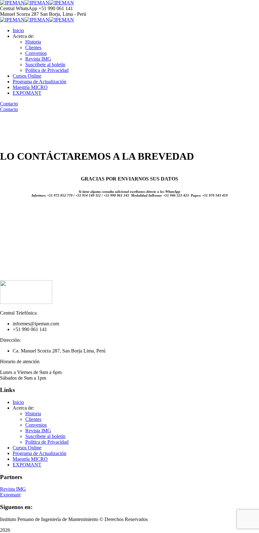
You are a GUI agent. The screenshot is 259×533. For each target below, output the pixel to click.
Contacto (9, 103)
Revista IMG (38, 59)
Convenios (36, 53)
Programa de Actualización (39, 81)
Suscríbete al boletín (45, 64)
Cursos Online (27, 76)
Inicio (18, 30)
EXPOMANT (27, 93)
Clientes (33, 47)
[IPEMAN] (12, 2)
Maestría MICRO (30, 87)
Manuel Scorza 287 (19, 14)
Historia (33, 41)
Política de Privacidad (47, 70)
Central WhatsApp (18, 8)
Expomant (10, 494)
